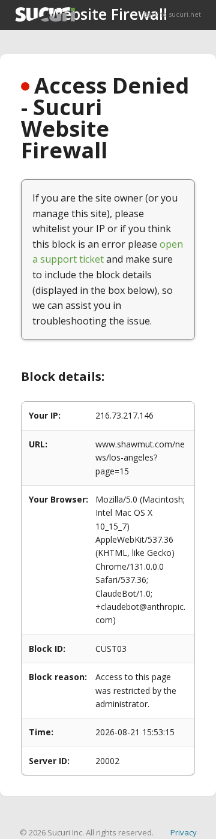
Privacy (183, 832)
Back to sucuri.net (172, 14)
